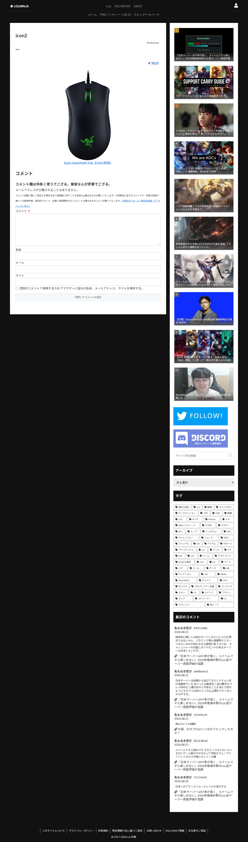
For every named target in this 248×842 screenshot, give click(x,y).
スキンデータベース (147, 14)
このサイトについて (53, 830)
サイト (19, 275)
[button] (230, 455)
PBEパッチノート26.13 (115, 14)
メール (19, 262)
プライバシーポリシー (81, 830)
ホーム (92, 14)
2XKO (138, 6)
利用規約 (103, 830)
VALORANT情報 (174, 830)
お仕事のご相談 (197, 830)
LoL (109, 6)
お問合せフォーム (130, 200)
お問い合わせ (154, 830)
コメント (23, 210)
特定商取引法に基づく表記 (127, 830)
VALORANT (123, 6)
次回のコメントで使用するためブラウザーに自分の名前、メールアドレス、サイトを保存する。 (81, 288)
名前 (18, 249)
